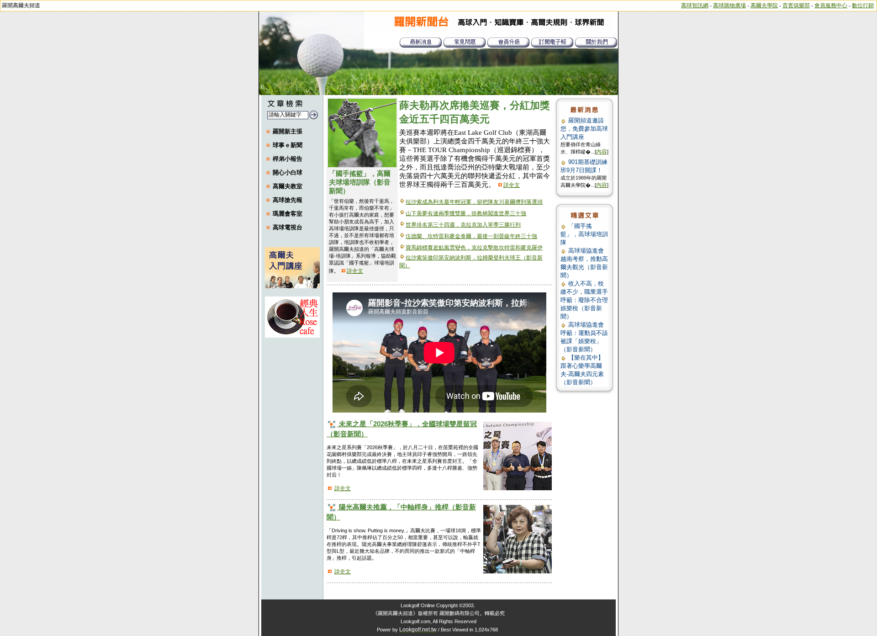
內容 (601, 151)
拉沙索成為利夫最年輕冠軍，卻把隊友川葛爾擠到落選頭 (474, 202)
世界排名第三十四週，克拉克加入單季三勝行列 (463, 225)
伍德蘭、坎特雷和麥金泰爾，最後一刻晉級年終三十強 (471, 236)
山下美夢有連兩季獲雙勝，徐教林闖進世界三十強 (466, 213)
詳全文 (355, 271)
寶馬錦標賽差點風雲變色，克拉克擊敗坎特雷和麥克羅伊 (474, 247)
